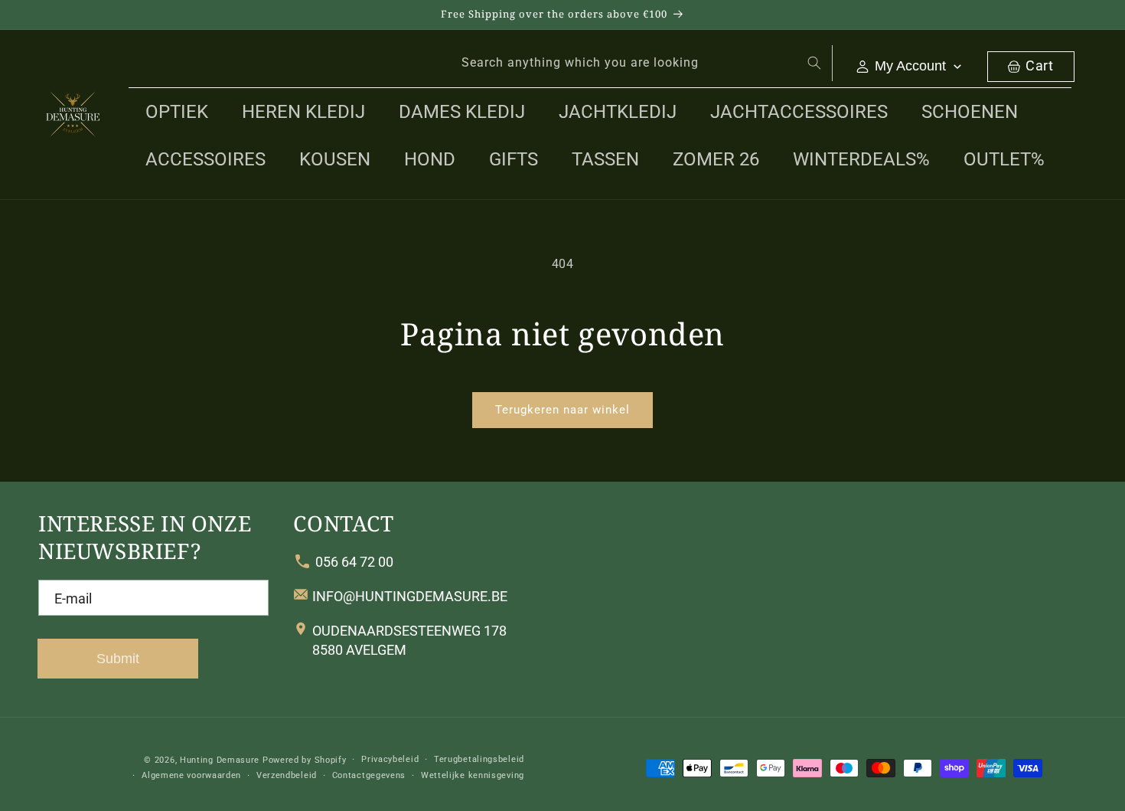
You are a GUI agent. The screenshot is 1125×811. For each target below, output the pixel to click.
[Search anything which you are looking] (814, 63)
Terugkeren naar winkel (562, 410)
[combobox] (638, 63)
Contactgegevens (369, 775)
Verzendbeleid (286, 775)
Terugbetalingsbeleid (479, 759)
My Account (910, 66)
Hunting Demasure (219, 760)
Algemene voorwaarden (191, 775)
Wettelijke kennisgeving (472, 775)
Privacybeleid (390, 759)
